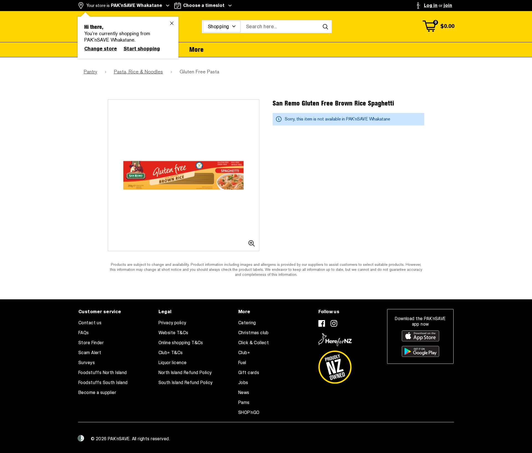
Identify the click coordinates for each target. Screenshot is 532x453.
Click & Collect (253, 343)
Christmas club (253, 333)
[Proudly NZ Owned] (335, 365)
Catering (247, 323)
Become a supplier (97, 392)
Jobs (243, 382)
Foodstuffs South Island (103, 382)
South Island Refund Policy (185, 382)
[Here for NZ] (335, 339)
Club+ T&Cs (170, 353)
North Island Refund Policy (185, 372)
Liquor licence (172, 363)
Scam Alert (89, 353)
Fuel (242, 363)
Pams (244, 402)
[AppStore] (420, 335)
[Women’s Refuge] (81, 438)
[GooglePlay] (420, 351)
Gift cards (248, 372)
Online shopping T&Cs (180, 343)
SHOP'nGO (248, 412)
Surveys (86, 363)
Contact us (89, 323)
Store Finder (91, 343)
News (243, 392)
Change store (100, 49)
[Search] (325, 26)
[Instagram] (334, 323)
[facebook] (321, 323)
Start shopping (142, 49)
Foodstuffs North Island (102, 372)
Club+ (244, 353)
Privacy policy (172, 323)
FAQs (83, 333)
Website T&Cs (173, 333)
